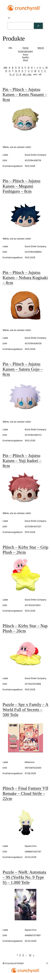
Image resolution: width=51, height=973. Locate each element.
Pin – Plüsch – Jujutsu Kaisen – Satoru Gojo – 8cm (23, 369)
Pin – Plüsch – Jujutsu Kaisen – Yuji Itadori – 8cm (22, 460)
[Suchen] (38, 26)
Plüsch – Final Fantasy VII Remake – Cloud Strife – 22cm (25, 793)
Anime (25, 54)
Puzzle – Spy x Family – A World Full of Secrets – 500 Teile (25, 709)
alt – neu (27, 74)
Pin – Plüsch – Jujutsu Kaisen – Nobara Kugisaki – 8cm (25, 277)
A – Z (11, 74)
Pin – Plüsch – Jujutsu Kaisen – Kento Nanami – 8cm (25, 94)
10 (30, 955)
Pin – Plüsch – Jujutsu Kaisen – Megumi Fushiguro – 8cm (21, 186)
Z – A (18, 74)
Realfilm (25, 57)
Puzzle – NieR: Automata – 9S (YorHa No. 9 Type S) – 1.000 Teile (24, 877)
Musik (25, 60)
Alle (5, 67)
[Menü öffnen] (9, 17)
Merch (41, 48)
